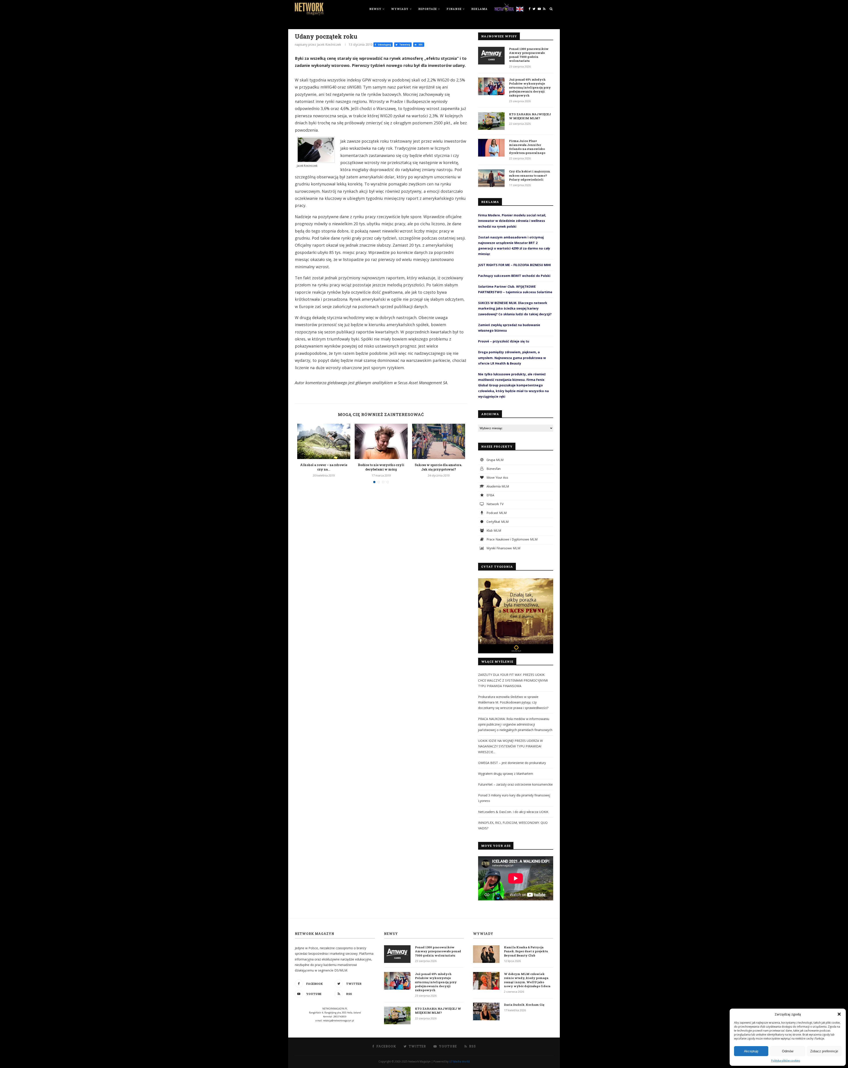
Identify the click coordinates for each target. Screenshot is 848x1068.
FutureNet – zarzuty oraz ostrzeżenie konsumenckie (515, 784)
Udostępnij (384, 44)
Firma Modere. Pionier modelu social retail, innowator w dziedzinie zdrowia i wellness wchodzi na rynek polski (512, 220)
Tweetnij (404, 44)
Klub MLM (493, 530)
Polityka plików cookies (785, 1060)
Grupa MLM (495, 460)
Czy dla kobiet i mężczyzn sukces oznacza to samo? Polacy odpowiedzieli (529, 175)
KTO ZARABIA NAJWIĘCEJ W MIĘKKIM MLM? (530, 116)
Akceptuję (751, 1051)
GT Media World (459, 1061)
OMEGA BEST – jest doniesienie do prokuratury (512, 763)
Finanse (454, 9)
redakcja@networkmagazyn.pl (338, 1020)
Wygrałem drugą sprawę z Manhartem (505, 773)
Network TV (495, 504)
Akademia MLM (497, 486)
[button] (839, 1014)
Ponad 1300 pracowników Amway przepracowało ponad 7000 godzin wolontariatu (529, 55)
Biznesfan (493, 469)
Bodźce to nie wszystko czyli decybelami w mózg (381, 467)
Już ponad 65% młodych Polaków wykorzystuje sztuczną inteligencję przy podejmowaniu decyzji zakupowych (530, 88)
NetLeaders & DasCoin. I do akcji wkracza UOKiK (513, 812)
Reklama (479, 9)
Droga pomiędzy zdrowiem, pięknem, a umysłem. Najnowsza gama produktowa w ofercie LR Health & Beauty (512, 357)
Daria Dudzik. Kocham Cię (524, 1005)
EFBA (490, 495)
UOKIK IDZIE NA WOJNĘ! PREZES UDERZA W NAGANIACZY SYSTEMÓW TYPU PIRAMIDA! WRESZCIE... (510, 746)
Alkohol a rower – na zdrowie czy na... (323, 467)
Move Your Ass (497, 477)
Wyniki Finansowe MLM (503, 548)
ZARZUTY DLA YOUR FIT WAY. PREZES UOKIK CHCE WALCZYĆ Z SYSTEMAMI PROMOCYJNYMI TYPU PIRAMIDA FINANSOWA (513, 680)
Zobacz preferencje (824, 1051)
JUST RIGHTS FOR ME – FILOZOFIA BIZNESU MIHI (514, 265)
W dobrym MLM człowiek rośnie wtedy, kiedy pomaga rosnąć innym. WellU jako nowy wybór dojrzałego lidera (527, 980)
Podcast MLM (496, 513)
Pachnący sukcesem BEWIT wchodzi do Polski (514, 276)
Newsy (375, 9)
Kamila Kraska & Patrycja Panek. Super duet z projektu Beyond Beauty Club (526, 951)
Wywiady (400, 9)
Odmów (787, 1051)
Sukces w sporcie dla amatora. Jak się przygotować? (438, 467)
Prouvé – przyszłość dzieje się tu (503, 341)
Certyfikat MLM (497, 522)
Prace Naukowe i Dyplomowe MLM (512, 539)
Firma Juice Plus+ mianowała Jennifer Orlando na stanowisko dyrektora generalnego (527, 147)
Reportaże (427, 9)
